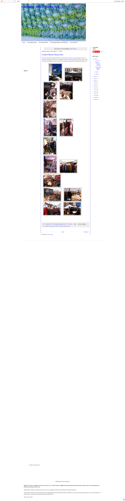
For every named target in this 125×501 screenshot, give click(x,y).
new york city (56, 226)
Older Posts (86, 232)
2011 (95, 95)
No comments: (70, 224)
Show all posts (73, 48)
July (96, 72)
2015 (95, 87)
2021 (95, 78)
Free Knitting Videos (32, 42)
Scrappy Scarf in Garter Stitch (98, 68)
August (97, 60)
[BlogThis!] (80, 224)
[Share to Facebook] (83, 224)
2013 (95, 91)
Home (23, 42)
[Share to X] (82, 224)
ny (59, 226)
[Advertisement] (29, 57)
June (96, 74)
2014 (95, 89)
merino (52, 226)
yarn (69, 226)
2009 (95, 99)
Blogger (67, 481)
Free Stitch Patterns (43, 42)
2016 (95, 85)
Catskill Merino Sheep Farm (52, 54)
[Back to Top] (124, 500)
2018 (95, 82)
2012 (95, 93)
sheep (62, 226)
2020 (95, 80)
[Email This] (78, 224)
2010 (95, 97)
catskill (46, 226)
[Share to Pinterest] (85, 224)
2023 (95, 59)
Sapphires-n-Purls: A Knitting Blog (40, 6)
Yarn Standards (73, 42)
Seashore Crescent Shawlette (97, 64)
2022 (95, 76)
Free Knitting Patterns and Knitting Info (59, 42)
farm (49, 226)
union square (65, 226)
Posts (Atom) (50, 234)
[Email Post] (75, 224)
